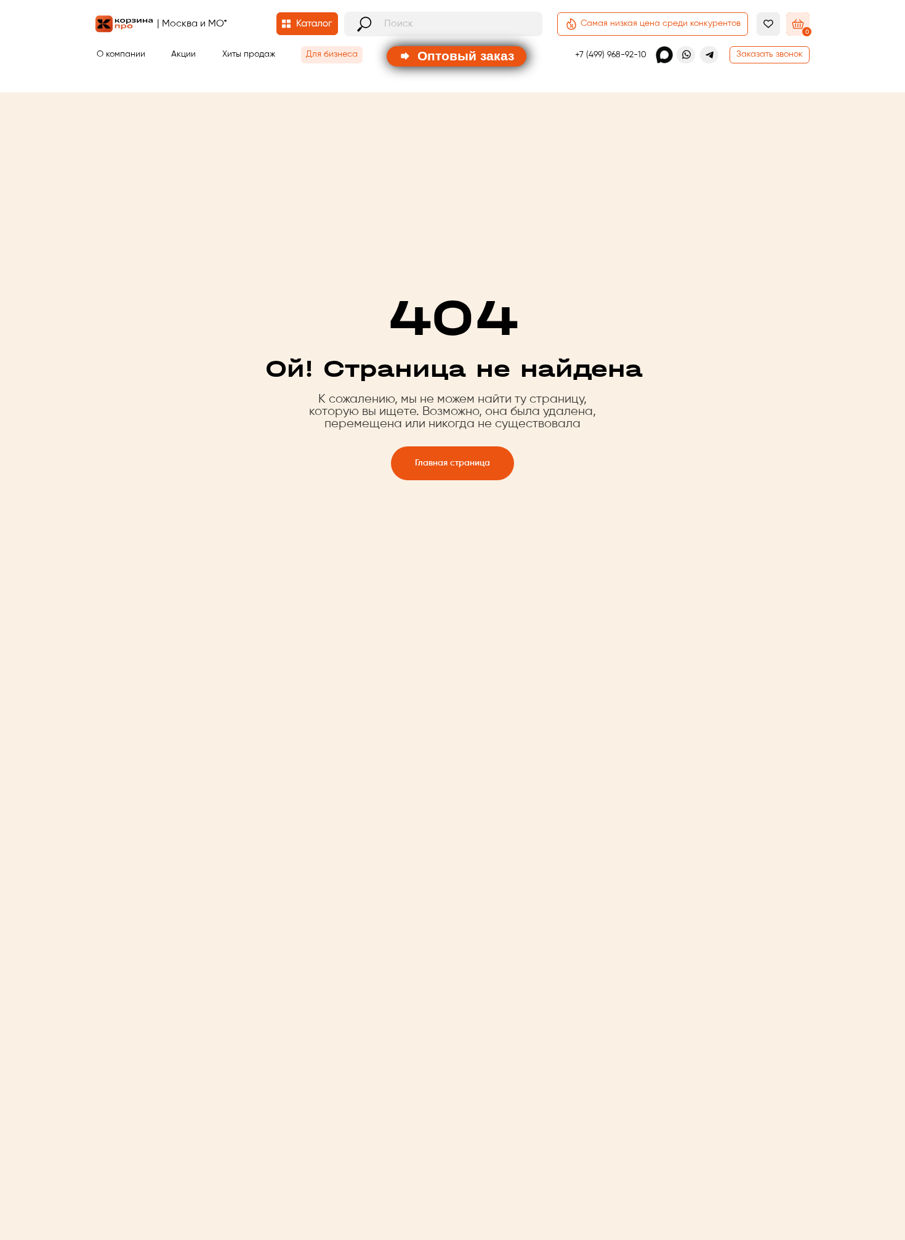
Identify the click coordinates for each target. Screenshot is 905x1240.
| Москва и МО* (192, 24)
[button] (770, 54)
